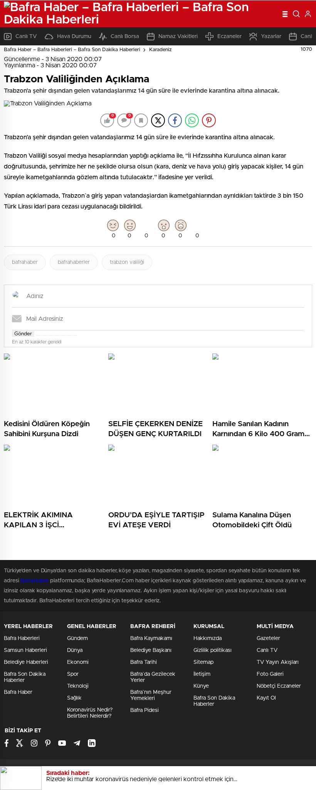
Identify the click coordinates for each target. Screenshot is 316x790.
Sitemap (203, 662)
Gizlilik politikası (212, 650)
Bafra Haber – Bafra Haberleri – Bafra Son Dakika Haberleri (72, 49)
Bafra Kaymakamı (151, 638)
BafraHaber (34, 580)
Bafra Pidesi (144, 710)
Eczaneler (229, 36)
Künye (201, 686)
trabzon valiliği (127, 262)
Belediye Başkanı (150, 650)
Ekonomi (78, 662)
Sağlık (74, 698)
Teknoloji (78, 686)
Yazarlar (271, 36)
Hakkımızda (207, 638)
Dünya (74, 650)
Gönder (23, 334)
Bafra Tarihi (143, 662)
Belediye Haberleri (26, 662)
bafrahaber (25, 262)
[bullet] (63, 335)
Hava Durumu (74, 36)
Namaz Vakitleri (178, 36)
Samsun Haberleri (25, 650)
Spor (73, 674)
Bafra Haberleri (22, 638)
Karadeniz (160, 49)
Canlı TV (26, 36)
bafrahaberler (74, 262)
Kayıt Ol (266, 698)
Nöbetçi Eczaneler (279, 686)
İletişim (201, 674)
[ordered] (56, 335)
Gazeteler (268, 638)
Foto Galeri (270, 674)
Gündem (77, 638)
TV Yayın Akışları (278, 662)
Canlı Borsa (125, 36)
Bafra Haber (18, 692)
